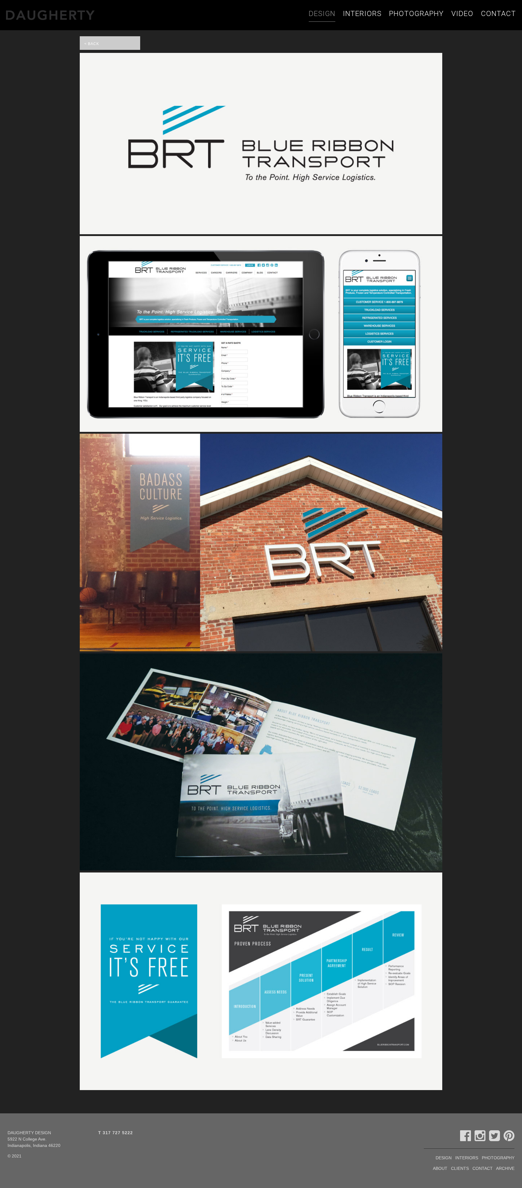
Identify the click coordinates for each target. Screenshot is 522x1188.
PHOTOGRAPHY (416, 13)
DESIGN (322, 13)
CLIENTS (460, 1168)
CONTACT (498, 13)
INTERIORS (362, 13)
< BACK (91, 44)
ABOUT (440, 1168)
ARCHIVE (505, 1168)
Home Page (68, 15)
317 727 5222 (118, 1132)
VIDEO (462, 13)
